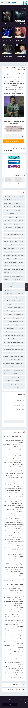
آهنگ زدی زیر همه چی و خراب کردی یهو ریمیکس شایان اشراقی (13, 241)
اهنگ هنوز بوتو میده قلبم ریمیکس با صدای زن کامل (13, 318)
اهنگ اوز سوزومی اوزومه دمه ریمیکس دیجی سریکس (13, 370)
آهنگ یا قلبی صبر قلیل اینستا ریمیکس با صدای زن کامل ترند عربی (13, 360)
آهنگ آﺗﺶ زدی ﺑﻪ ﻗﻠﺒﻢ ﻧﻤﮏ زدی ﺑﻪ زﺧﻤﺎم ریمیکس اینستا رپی (13, 262)
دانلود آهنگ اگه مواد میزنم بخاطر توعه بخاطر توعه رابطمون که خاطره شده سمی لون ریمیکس (13, 571)
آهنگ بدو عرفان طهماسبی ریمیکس (15, 217)
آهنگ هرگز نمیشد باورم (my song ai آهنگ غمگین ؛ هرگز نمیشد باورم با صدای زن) (13, 200)
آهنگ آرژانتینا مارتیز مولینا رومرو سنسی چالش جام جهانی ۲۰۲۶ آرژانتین (13, 238)
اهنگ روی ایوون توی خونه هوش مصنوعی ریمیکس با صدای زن (13, 203)
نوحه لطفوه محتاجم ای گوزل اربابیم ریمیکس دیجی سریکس (13, 269)
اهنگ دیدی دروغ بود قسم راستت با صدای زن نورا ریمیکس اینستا (13, 353)
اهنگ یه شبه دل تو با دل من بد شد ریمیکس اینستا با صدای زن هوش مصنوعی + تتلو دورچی (13, 346)
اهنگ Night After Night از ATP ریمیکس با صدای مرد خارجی (13, 356)
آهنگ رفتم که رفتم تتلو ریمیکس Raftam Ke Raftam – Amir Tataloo (13, 280)
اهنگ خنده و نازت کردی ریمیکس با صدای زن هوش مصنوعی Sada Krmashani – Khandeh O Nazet (13, 374)
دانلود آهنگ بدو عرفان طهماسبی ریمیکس (14, 473)
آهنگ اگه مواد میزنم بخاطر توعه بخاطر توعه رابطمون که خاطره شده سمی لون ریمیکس (13, 300)
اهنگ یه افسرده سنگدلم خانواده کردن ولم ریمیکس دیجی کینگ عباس (13, 294)
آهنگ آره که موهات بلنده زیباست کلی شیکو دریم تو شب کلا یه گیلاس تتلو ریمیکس (13, 266)
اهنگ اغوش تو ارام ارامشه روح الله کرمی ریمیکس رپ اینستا (13, 255)
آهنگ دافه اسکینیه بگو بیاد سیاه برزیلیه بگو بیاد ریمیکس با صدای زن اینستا (13, 227)
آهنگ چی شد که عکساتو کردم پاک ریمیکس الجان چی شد (13, 287)
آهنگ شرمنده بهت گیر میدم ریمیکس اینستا (13, 297)
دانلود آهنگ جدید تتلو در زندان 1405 (15, 552)
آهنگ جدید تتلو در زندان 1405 (16, 283)
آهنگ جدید (10, 148)
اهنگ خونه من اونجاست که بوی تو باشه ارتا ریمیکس (13, 304)
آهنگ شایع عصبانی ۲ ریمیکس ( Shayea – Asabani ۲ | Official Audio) (13, 311)
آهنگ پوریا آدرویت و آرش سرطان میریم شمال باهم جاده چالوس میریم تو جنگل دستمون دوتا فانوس (13, 349)
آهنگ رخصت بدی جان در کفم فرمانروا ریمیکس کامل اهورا (13, 245)
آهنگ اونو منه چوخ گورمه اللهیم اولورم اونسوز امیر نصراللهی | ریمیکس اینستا (13, 252)
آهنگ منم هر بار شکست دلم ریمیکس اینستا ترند (13, 367)
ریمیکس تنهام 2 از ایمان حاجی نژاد (15, 213)
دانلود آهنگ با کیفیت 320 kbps (13, 141)
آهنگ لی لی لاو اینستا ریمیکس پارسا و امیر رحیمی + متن (13, 339)
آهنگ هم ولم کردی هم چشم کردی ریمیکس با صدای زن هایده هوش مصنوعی (13, 321)
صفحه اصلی (12, 704)
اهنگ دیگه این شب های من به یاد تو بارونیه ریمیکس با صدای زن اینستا (13, 342)
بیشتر (5, 9)
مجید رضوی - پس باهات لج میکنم (15, 384)
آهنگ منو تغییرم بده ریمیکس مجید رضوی (14, 196)
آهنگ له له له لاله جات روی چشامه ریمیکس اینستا (13, 307)
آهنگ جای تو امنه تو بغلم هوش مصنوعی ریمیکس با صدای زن (13, 276)
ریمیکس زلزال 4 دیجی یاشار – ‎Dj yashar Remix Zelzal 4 (13, 381)
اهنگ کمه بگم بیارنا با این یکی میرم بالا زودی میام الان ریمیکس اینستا (13, 290)
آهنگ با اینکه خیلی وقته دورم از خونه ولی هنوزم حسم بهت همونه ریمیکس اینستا (13, 259)
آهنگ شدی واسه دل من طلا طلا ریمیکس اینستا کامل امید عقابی (13, 363)
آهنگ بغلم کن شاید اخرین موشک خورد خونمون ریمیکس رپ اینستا (13, 206)
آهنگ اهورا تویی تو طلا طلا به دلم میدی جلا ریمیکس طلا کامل (13, 328)
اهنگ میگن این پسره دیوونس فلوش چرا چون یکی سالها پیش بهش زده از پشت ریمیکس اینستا (13, 335)
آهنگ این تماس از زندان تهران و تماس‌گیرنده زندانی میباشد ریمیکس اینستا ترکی (13, 273)
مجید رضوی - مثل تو (18, 388)
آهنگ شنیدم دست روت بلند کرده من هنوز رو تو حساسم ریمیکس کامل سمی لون (13, 220)
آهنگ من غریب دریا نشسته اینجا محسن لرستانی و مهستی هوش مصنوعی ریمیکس (13, 224)
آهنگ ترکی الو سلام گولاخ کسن (14, 131)
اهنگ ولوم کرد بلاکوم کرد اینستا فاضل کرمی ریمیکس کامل (13, 377)
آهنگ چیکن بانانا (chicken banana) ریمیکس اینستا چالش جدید (13, 248)
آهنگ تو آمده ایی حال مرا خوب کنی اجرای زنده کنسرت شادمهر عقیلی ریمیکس (13, 314)
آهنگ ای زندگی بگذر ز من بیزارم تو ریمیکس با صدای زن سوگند (13, 234)
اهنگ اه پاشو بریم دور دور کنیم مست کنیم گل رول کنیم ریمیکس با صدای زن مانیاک (13, 231)
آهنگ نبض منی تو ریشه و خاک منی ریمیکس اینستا (13, 210)
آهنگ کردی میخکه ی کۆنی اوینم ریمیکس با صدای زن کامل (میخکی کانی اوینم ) (13, 332)
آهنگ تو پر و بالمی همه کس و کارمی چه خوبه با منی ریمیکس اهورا (13, 325)
